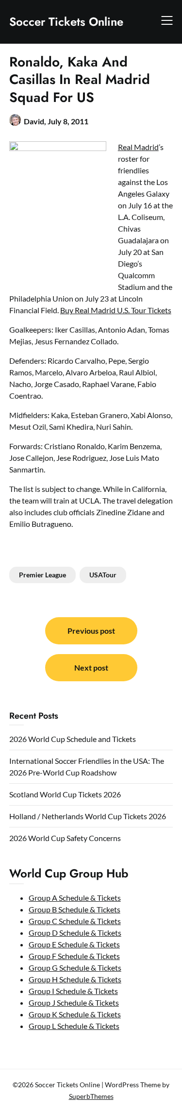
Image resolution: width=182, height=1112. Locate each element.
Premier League (42, 575)
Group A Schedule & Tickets (75, 897)
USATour (102, 575)
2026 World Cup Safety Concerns (65, 837)
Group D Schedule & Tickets (75, 932)
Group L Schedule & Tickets (74, 1025)
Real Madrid (138, 147)
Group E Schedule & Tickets (74, 944)
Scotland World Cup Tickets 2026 (65, 794)
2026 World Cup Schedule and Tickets (72, 738)
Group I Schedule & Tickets (73, 990)
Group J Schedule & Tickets (74, 1002)
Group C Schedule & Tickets (75, 921)
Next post (91, 667)
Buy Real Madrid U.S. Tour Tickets (115, 310)
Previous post (91, 630)
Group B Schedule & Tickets (74, 909)
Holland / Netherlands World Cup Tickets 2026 (87, 816)
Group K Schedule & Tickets (75, 1014)
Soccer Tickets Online (66, 21)
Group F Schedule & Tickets (74, 955)
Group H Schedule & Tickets (75, 979)
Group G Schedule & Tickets (75, 967)
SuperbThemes (91, 1096)
